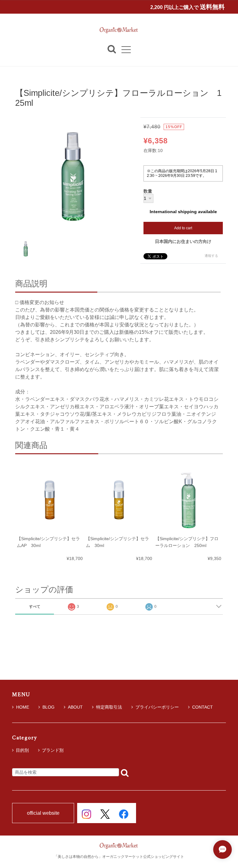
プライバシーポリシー (157, 707)
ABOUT (75, 707)
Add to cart (183, 228)
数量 (147, 191)
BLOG (48, 707)
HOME (22, 707)
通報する (211, 256)
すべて (34, 606)
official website (43, 813)
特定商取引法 (109, 707)
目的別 (22, 750)
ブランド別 (53, 750)
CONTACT (202, 707)
